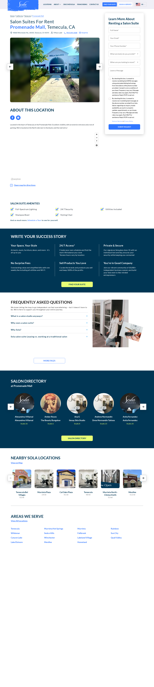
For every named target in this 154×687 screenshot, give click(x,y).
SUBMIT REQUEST (124, 127)
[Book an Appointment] (124, 140)
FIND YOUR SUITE (110, 4)
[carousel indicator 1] (51, 100)
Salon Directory (77, 438)
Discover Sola (69, 4)
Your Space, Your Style (24, 245)
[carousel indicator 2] (55, 100)
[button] (49, 316)
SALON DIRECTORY (28, 381)
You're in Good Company (118, 263)
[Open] (137, 53)
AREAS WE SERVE (27, 516)
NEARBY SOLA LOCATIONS (35, 457)
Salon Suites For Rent (42, 24)
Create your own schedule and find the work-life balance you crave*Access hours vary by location (75, 252)
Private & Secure (113, 245)
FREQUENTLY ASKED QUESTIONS (41, 302)
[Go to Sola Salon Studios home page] (23, 4)
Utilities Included (114, 209)
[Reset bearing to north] (96, 141)
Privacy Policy (128, 121)
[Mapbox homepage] (16, 179)
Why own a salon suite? (22, 323)
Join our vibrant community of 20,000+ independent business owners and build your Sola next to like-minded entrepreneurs (120, 271)
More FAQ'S (49, 360)
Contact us (94, 4)
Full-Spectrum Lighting (26, 209)
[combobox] (124, 54)
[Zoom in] (96, 134)
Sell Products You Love (72, 263)
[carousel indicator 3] (59, 100)
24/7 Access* (67, 245)
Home (12, 16)
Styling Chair (66, 215)
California (19, 16)
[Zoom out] (96, 137)
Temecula (27, 16)
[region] (54, 156)
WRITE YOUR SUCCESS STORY (38, 236)
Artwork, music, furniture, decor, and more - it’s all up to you (30, 251)
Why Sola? (16, 329)
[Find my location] (96, 145)
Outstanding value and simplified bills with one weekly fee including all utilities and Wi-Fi (30, 268)
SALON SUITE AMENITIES (25, 203)
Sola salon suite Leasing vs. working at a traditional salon (39, 336)
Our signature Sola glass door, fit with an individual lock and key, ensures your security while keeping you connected (120, 252)
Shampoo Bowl (22, 215)
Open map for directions (25, 185)
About (56, 4)
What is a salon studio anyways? (27, 316)
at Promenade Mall (21, 385)
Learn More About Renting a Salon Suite (124, 21)
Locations (47, 4)
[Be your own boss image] (118, 323)
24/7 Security (66, 209)
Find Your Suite (77, 284)
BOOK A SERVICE (125, 4)
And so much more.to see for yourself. (34, 220)
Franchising (82, 4)
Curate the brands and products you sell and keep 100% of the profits (76, 268)
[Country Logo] (138, 4)
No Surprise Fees (20, 263)
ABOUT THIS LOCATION (32, 110)
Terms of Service (117, 121)
